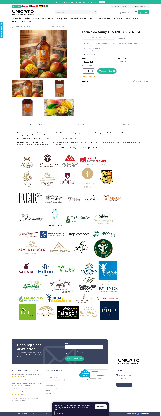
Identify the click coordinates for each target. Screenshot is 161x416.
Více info (102, 2)
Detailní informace (87, 54)
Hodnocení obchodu (51, 388)
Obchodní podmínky (51, 377)
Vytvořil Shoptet (131, 413)
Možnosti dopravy (51, 385)
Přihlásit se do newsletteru (74, 358)
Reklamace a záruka (51, 383)
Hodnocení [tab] (82, 124)
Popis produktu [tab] (36, 124)
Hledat (95, 12)
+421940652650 (123, 378)
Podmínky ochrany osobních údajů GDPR (57, 380)
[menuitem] (18, 18)
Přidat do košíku (105, 71)
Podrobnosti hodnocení (108, 37)
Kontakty (48, 390)
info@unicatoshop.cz (125, 375)
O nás (47, 375)
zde (62, 409)
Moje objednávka (50, 393)
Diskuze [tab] (126, 124)
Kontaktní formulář (124, 385)
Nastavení (59, 413)
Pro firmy (17, 6)
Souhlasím (100, 407)
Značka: (122, 38)
